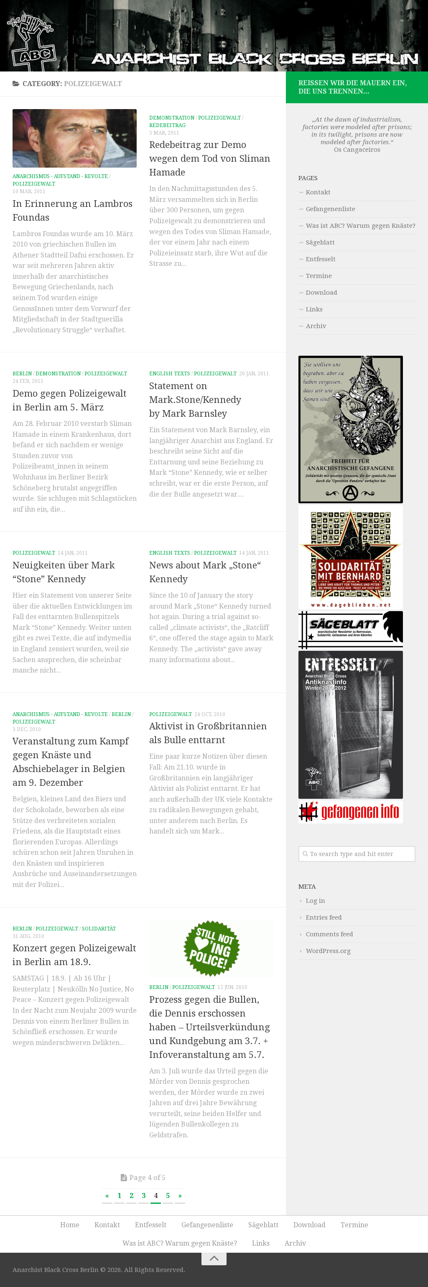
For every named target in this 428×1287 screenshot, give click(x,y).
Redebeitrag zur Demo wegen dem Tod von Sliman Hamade (209, 159)
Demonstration (171, 118)
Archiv (316, 326)
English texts (169, 374)
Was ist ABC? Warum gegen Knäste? (360, 225)
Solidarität (99, 929)
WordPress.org (328, 951)
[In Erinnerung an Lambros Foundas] (75, 138)
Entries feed (324, 917)
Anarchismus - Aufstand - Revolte (60, 176)
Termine (319, 276)
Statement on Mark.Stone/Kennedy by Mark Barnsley (195, 400)
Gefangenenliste (330, 209)
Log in (315, 901)
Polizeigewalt (34, 184)
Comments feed (329, 934)
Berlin (22, 374)
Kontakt (318, 192)
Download (321, 292)
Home (69, 1225)
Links (314, 309)
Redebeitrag (167, 125)
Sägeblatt (320, 242)
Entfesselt (321, 259)
